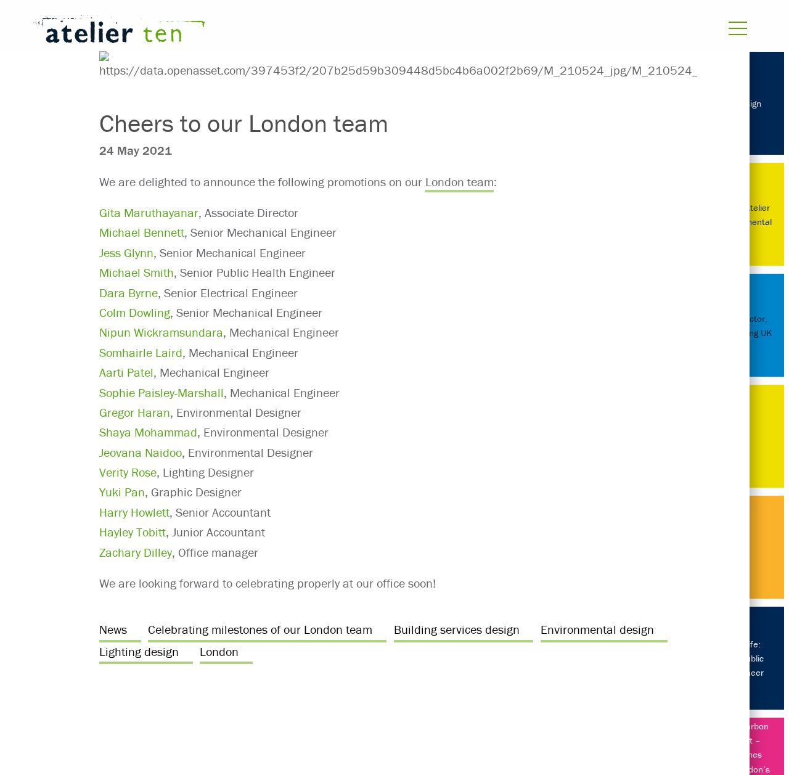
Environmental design (597, 629)
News (113, 629)
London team (459, 181)
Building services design (457, 629)
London (219, 651)
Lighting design (139, 651)
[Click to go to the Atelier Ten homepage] (260, 31)
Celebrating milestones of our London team (260, 629)
